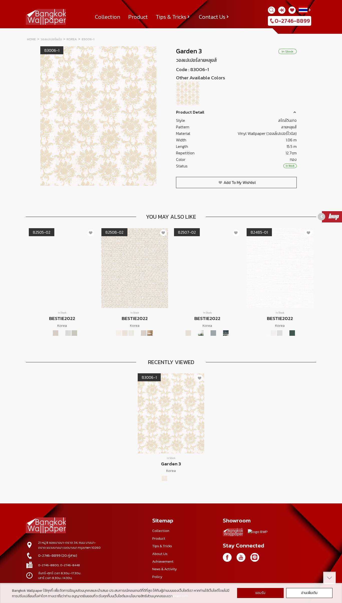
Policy (157, 576)
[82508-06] (150, 333)
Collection (107, 17)
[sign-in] (281, 10)
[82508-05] (143, 333)
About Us (159, 553)
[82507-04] (207, 333)
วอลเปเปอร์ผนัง (51, 39)
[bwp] (258, 533)
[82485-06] (286, 333)
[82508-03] (131, 333)
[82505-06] (74, 333)
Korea (72, 39)
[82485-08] (292, 333)
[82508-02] (125, 333)
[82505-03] (55, 333)
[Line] (254, 557)
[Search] (271, 10)
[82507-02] (194, 333)
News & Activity (164, 569)
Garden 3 (189, 51)
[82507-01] (188, 333)
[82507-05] (213, 333)
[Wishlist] (292, 10)
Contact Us (212, 17)
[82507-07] (226, 333)
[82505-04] (62, 333)
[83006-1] (188, 93)
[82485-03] (279, 333)
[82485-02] (273, 333)
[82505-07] (80, 333)
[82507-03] (201, 333)
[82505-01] (43, 333)
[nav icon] (10, 6)
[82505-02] (49, 333)
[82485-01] (267, 333)
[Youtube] (241, 557)
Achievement (163, 561)
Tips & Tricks (171, 17)
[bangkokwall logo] (233, 533)
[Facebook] (227, 557)
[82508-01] (118, 333)
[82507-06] (219, 333)
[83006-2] (212, 93)
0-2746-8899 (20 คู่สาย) (57, 555)
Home (31, 39)
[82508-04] (137, 333)
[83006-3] (237, 93)
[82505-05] (68, 333)
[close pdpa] (329, 578)
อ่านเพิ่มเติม (309, 592)
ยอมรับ (260, 592)
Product (138, 17)
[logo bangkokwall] (46, 525)
